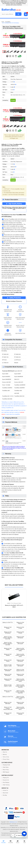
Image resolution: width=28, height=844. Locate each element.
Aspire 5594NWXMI (6, 379)
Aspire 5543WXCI (6, 376)
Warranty (4, 754)
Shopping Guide (6, 764)
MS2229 (16, 362)
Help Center (5, 792)
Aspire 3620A (5, 373)
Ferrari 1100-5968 (6, 385)
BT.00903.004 (17, 357)
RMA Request (5, 772)
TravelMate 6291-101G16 (7, 396)
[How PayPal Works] (14, 817)
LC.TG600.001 (5, 362)
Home (3, 21)
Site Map (4, 795)
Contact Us (5, 790)
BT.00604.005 (5, 354)
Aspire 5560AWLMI (18, 376)
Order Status (5, 767)
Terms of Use (5, 757)
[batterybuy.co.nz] (13, 10)
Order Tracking (5, 785)
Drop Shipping (5, 782)
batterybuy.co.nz (13, 822)
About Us (4, 752)
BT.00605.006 (17, 354)
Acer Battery (7, 21)
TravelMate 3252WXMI (19, 387)
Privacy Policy (5, 759)
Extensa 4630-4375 (18, 382)
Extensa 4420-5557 (6, 382)
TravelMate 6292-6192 (19, 396)
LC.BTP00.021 (17, 360)
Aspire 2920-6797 (18, 371)
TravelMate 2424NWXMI (19, 385)
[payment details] (14, 450)
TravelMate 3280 (6, 390)
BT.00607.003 (5, 357)
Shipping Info (5, 777)
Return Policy (5, 769)
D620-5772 (16, 379)
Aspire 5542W (17, 373)
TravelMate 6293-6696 (7, 399)
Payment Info (5, 780)
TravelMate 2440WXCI (7, 387)
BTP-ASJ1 (4, 360)
